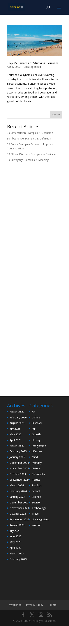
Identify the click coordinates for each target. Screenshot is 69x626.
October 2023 (18, 513)
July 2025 (15, 428)
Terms (52, 604)
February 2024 (18, 491)
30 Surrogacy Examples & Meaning (28, 160)
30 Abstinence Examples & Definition (29, 138)
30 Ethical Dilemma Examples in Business (31, 154)
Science (36, 496)
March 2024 (17, 485)
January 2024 (17, 496)
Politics (36, 479)
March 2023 (17, 553)
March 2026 (17, 411)
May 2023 (15, 542)
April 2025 (15, 440)
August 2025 (17, 423)
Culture (36, 417)
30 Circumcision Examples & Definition (30, 133)
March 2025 (17, 446)
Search (56, 115)
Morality (37, 462)
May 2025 (15, 434)
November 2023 (19, 508)
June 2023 (15, 536)
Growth (36, 434)
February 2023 (18, 559)
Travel (35, 513)
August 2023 (17, 525)
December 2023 (19, 502)
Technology (39, 508)
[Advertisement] (34, 202)
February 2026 (18, 417)
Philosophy (38, 474)
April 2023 (15, 547)
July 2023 (15, 531)
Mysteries (15, 604)
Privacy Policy (34, 604)
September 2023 (19, 519)
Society (36, 502)
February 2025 (18, 451)
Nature (36, 468)
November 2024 (19, 468)
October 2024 (18, 474)
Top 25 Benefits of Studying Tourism (32, 63)
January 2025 (17, 457)
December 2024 (19, 462)
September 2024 (19, 479)
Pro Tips (37, 485)
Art (33, 411)
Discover (37, 423)
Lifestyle (37, 451)
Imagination (39, 446)
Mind (35, 457)
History (36, 440)
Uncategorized (32, 66)
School (36, 491)
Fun (34, 428)
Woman (36, 525)
